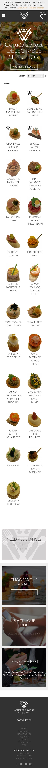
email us (26, 549)
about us (24, 737)
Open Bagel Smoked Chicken (13, 147)
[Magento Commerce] (24, 15)
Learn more (22, 8)
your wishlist (24, 742)
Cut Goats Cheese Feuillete (35, 434)
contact (24, 740)
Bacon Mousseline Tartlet (13, 112)
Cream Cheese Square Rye (13, 434)
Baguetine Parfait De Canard (13, 182)
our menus (24, 731)
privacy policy (24, 753)
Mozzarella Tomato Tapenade (34, 469)
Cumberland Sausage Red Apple (34, 112)
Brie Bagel (13, 466)
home (24, 729)
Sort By (22, 76)
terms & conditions (24, 755)
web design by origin (24, 758)
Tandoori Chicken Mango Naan (35, 220)
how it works (24, 734)
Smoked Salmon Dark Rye (34, 147)
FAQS (24, 745)
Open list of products (24, 67)
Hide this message (36, 8)
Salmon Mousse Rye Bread (13, 287)
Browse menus (24, 592)
